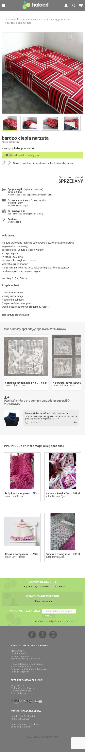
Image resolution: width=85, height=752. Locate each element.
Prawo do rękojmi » (21, 666)
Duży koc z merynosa (17, 493)
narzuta (10, 315)
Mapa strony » (18, 651)
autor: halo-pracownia (16, 385)
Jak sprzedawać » (20, 656)
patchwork (19, 315)
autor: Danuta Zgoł (15, 496)
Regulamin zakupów (13, 299)
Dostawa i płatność (12, 292)
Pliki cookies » (18, 693)
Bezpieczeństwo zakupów (16, 303)
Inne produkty (12, 329)
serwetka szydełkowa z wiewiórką (24, 382)
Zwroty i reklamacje (13, 296)
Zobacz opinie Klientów (42, 596)
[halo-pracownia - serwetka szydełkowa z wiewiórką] (26, 356)
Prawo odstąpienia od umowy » (27, 664)
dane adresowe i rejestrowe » (26, 724)
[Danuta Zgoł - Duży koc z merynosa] (22, 471)
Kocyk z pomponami (16, 554)
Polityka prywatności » (22, 690)
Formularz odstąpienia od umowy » (29, 669)
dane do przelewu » (21, 726)
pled (27, 315)
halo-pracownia (54, 329)
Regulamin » (17, 685)
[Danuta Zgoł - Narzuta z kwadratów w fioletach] (63, 471)
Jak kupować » (18, 653)
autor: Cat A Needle (15, 557)
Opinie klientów (13, 400)
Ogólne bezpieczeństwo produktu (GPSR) (24, 306)
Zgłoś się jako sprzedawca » (25, 658)
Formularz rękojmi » (21, 671)
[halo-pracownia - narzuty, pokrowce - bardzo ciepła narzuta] (42, 73)
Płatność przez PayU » (22, 688)
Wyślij (48, 615)
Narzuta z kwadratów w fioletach (64, 493)
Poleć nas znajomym (25, 611)
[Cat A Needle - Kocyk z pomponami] (22, 531)
